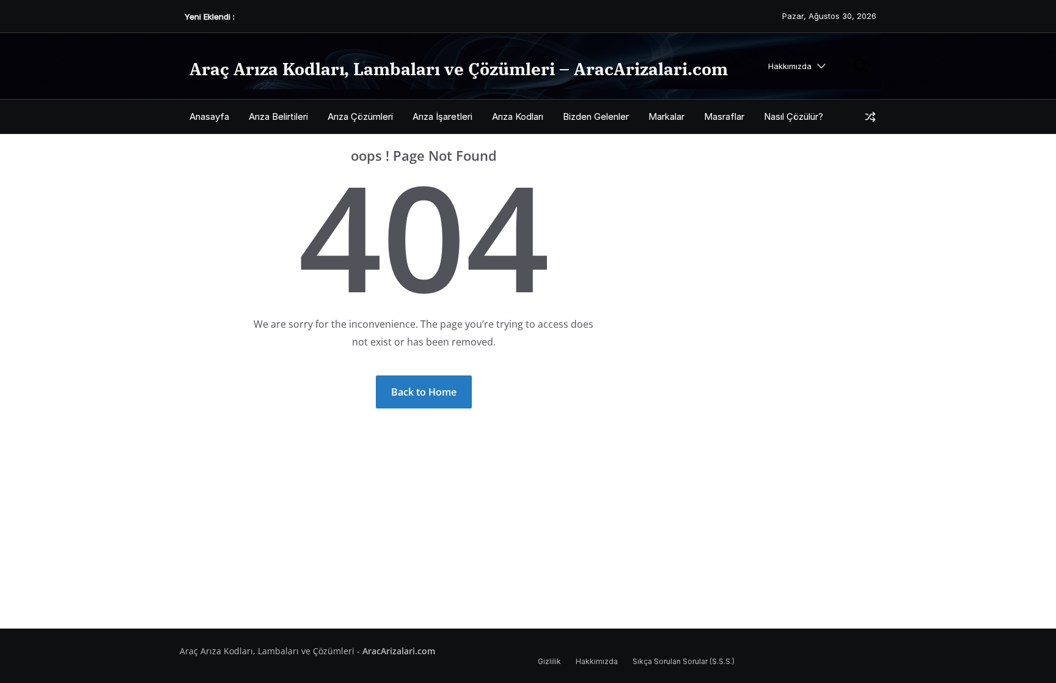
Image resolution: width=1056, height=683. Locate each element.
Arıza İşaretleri (442, 116)
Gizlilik (549, 661)
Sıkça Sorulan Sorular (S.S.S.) (683, 661)
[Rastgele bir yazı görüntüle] (870, 117)
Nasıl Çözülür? (793, 116)
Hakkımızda (790, 66)
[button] (819, 66)
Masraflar (724, 116)
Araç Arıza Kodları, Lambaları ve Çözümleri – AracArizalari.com (458, 68)
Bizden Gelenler (596, 116)
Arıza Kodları (517, 116)
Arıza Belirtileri (278, 116)
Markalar (666, 116)
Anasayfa (209, 116)
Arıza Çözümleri (360, 116)
